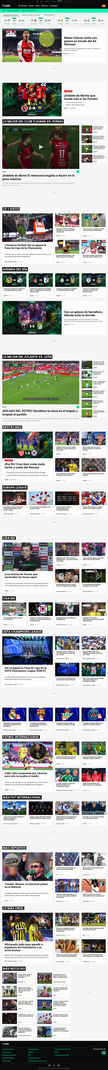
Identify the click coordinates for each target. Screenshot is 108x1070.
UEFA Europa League (8, 514)
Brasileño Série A (60, 935)
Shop (70, 1)
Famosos (53, 1)
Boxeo (6, 900)
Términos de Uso (6, 1052)
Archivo (56, 1052)
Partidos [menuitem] (24, 6)
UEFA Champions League (11, 261)
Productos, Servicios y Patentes (62, 1049)
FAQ (29, 1055)
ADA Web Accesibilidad (8, 1058)
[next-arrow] (105, 503)
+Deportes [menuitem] (44, 6)
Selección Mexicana (61, 591)
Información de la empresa (9, 1055)
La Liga (84, 262)
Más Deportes (59, 901)
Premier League (60, 823)
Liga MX (85, 235)
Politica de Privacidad (7, 1049)
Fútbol (58, 235)
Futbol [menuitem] (37, 6)
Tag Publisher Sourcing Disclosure (37, 1061)
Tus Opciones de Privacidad (61, 1055)
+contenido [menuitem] (53, 6)
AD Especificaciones (33, 1049)
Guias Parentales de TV (34, 1058)
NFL (57, 874)
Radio (65, 1)
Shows (41, 1)
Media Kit (30, 1052)
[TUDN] (6, 6)
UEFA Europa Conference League (64, 790)
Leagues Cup (86, 961)
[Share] (77, 171)
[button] (41, 147)
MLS (84, 935)
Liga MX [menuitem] (30, 6)
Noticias (47, 1)
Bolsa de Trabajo (6, 1061)
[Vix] (104, 6)
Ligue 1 (84, 454)
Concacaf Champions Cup (10, 823)
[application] (40, 147)
